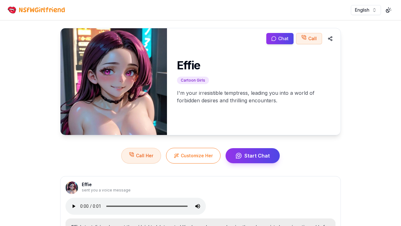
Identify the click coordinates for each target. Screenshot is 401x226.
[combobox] (366, 10)
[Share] (330, 38)
